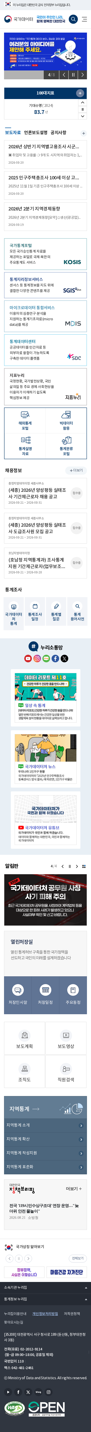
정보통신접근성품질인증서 (14, 1409)
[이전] (63, 74)
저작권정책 (72, 1314)
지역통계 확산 (18, 1139)
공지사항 (58, 132)
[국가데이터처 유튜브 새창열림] (28, 658)
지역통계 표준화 (20, 1167)
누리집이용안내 (15, 1314)
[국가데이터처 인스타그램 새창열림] (37, 658)
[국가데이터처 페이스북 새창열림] (55, 658)
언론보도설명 (36, 132)
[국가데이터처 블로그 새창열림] (46, 658)
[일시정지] (73, 74)
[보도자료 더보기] (83, 133)
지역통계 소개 (18, 1125)
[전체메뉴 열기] (82, 19)
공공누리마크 (46, 1409)
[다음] (82, 74)
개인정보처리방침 (45, 1314)
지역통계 (19, 1109)
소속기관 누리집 (13, 1287)
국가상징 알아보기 (24, 1247)
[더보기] (84, 866)
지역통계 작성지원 (22, 1153)
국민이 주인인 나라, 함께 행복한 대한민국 (51, 19)
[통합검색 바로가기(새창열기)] (73, 19)
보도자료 (13, 132)
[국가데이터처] (18, 19)
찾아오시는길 (13, 1323)
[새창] (80, 93)
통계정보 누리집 (13, 1299)
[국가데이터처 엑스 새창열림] (64, 658)
